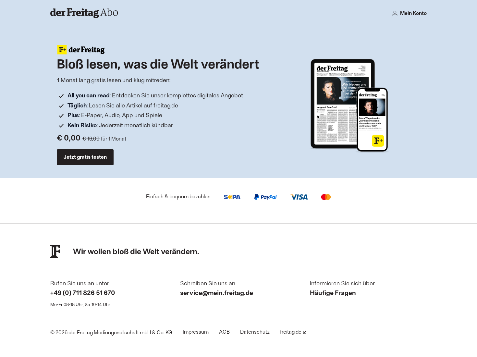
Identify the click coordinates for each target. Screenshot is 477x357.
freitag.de (290, 331)
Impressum (196, 331)
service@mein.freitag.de (216, 292)
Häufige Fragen (333, 292)
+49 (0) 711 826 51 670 (82, 292)
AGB (224, 331)
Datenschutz (255, 331)
